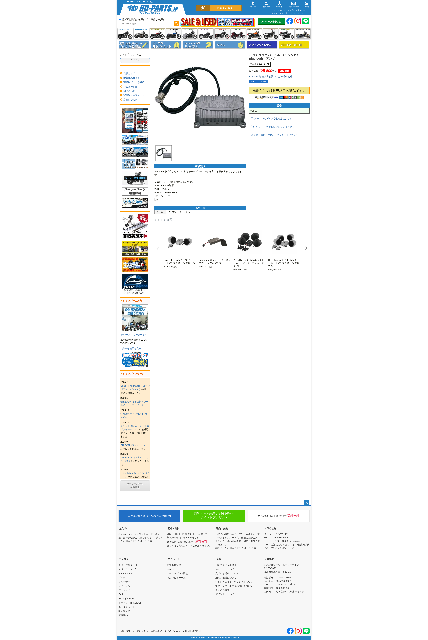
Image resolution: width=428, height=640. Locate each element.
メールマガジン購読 (177, 573)
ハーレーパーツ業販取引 (135, 485)
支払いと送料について (227, 573)
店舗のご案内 (130, 99)
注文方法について (224, 569)
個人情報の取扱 (193, 631)
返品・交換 (222, 528)
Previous (157, 248)
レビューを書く (131, 86)
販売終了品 (124, 611)
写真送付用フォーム (133, 95)
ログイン (135, 60)
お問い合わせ (141, 631)
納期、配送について (225, 577)
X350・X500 (270, 33)
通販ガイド (129, 73)
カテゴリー (125, 559)
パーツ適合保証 (273, 21)
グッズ (230, 44)
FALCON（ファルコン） (133, 445)
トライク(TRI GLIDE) (238, 33)
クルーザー (124, 581)
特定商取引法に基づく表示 (166, 631)
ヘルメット (198, 44)
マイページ (173, 559)
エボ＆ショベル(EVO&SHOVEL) (302, 33)
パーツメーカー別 (294, 44)
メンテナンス (134, 44)
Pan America (254, 33)
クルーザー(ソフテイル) (173, 33)
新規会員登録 (174, 565)
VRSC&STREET (286, 33)
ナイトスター (157, 33)
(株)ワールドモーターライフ (134, 334)
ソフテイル (205, 33)
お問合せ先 (270, 528)
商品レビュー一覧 (176, 577)
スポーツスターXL (128, 565)
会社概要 (269, 559)
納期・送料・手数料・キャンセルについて (275, 135)
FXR (120, 594)
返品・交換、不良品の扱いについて (234, 586)
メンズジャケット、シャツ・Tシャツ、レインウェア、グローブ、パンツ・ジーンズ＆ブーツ (166, 44)
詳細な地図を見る (131, 348)
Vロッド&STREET (128, 598)
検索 (176, 23)
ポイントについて (224, 594)
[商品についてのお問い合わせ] (271, 118)
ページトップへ (306, 503)
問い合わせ (129, 91)
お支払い (123, 528)
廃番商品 (123, 615)
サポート (220, 559)
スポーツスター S (141, 33)
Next (306, 248)
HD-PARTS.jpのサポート (228, 565)
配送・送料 (173, 528)
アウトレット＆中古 (262, 44)
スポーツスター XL (125, 33)
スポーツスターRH (128, 569)
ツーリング (189, 33)
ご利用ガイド (128, 541)
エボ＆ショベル (126, 607)
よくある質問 (222, 590)
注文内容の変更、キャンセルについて (235, 581)
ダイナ (222, 33)
